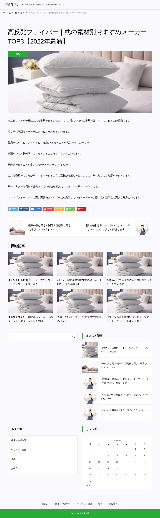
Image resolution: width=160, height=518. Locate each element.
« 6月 (88, 485)
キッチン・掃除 (18, 449)
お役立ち (15, 468)
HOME (45, 504)
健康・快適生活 (18, 440)
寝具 (18, 54)
